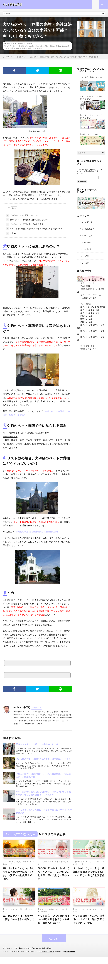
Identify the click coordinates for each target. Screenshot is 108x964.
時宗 (46, 46)
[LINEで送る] (60, 70)
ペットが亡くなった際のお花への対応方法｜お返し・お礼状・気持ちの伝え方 (54, 919)
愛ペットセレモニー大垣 (88, 313)
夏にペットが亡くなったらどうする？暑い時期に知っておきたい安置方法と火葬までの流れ (19, 873)
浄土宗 (64, 46)
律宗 (36, 46)
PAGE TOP (103, 932)
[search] (103, 13)
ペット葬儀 (20, 46)
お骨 (26, 909)
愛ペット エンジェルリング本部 (91, 307)
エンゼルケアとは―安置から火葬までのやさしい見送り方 (19, 917)
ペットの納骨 (85, 242)
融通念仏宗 (32, 48)
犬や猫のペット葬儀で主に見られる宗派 (25, 224)
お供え (63, 861)
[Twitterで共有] (37, 70)
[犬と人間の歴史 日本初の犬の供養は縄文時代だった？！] (9, 763)
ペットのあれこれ (87, 229)
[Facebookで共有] (14, 70)
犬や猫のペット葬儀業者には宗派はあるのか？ (28, 220)
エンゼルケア (9, 861)
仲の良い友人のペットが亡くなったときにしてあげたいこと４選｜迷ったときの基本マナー (54, 873)
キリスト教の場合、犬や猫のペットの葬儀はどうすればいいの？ (35, 228)
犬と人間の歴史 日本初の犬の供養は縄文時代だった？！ (43, 759)
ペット (12, 864)
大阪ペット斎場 (84, 316)
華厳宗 (24, 48)
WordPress (70, 951)
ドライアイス (26, 861)
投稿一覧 (35, 707)
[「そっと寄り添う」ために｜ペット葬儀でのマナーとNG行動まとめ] (9, 814)
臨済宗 (18, 48)
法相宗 (58, 46)
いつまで (47, 861)
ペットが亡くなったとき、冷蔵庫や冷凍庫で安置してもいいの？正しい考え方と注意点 (89, 872)
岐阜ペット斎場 (84, 319)
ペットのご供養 (86, 235)
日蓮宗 (41, 46)
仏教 (26, 46)
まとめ (11, 233)
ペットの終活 (85, 249)
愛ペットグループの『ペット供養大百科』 (35, 948)
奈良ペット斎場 (84, 322)
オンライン (56, 861)
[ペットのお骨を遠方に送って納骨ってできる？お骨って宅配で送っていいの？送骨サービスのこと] (9, 796)
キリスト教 (10, 46)
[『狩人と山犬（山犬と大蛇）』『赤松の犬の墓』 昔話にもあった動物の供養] (9, 778)
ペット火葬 (84, 263)
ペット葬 (44, 911)
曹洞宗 (52, 46)
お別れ (18, 861)
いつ (41, 861)
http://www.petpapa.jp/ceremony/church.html (37, 531)
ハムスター (96, 861)
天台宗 (31, 46)
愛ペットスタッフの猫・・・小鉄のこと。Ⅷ (37, 744)
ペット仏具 (84, 256)
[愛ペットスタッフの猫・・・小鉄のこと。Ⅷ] (9, 749)
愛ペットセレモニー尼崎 (88, 310)
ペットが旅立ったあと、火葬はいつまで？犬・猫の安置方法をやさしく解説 (89, 919)
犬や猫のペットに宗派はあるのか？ (23, 215)
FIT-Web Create (47, 951)
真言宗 (12, 48)
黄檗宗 (39, 48)
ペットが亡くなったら (25, 43)
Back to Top (54, 939)
